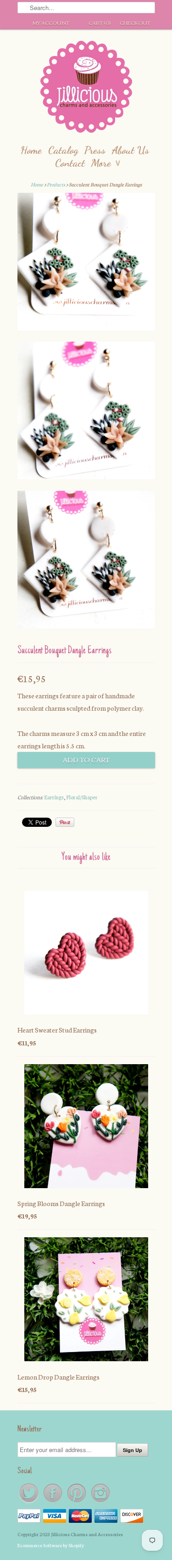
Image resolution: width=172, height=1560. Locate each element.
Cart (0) (100, 22)
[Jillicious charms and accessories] (86, 89)
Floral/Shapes (81, 797)
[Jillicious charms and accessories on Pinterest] (77, 1502)
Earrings (54, 797)
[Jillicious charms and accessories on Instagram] (100, 1502)
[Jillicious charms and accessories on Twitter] (29, 1502)
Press (94, 150)
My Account (51, 22)
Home (31, 150)
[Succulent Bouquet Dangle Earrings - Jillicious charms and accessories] (86, 263)
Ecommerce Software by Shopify (50, 1545)
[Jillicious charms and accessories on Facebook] (53, 1502)
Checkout (135, 22)
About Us (130, 150)
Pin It (64, 822)
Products (56, 184)
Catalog (63, 150)
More (105, 163)
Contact (70, 163)
